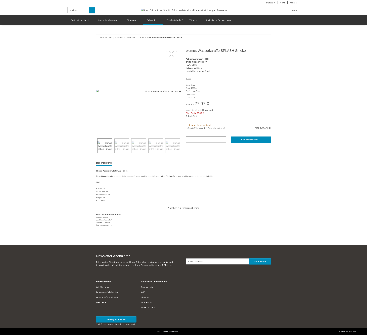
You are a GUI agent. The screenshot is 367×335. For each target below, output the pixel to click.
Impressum (146, 302)
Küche (199, 68)
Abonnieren (260, 261)
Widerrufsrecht (148, 307)
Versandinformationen (107, 297)
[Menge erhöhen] (223, 140)
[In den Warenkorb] (98, 47)
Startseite (270, 2)
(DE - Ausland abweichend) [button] (214, 128)
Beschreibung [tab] (104, 163)
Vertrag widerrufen (116, 319)
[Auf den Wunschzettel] (175, 54)
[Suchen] (92, 10)
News (282, 2)
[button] (276, 10)
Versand (209, 110)
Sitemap (145, 297)
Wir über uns (102, 287)
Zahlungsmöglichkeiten (107, 292)
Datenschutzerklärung (146, 262)
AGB (143, 292)
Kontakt (293, 2)
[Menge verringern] (189, 140)
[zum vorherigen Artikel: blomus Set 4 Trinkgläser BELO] (268, 37)
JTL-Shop (352, 331)
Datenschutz (147, 287)
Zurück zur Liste (105, 37)
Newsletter (101, 302)
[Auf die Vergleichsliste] (168, 54)
